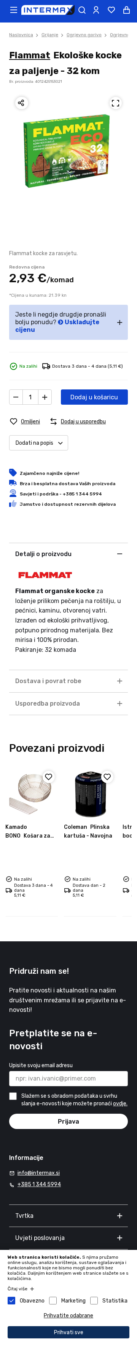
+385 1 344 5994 (39, 1184)
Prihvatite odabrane (68, 1315)
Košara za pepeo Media (27, 835)
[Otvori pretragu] (82, 10)
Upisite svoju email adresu (41, 1065)
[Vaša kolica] (126, 10)
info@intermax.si (39, 1173)
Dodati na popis (34, 443)
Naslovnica (21, 34)
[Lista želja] (111, 10)
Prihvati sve (68, 1332)
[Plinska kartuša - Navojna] (90, 794)
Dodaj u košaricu (94, 397)
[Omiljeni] (49, 777)
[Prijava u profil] (96, 10)
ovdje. (120, 1103)
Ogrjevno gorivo (84, 34)
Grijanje (49, 34)
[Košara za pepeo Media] (31, 794)
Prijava (68, 1121)
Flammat (29, 55)
